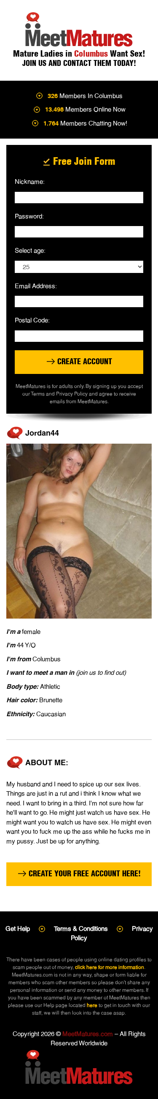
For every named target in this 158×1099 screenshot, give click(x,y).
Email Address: (36, 285)
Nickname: (30, 181)
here (92, 1005)
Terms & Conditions (81, 928)
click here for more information (109, 967)
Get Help (17, 928)
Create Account (83, 361)
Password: (29, 216)
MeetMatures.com (87, 1033)
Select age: (30, 250)
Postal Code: (32, 320)
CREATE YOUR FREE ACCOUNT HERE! (84, 873)
